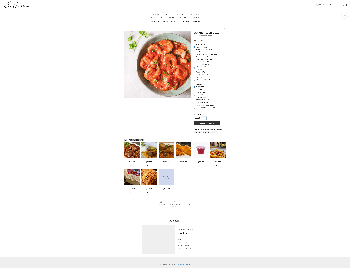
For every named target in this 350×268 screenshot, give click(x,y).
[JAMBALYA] (218, 150)
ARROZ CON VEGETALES (204, 59)
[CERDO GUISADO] (149, 150)
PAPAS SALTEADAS (202, 74)
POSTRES (171, 18)
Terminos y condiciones (168, 261)
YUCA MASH (200, 77)
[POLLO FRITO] (183, 150)
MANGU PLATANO (202, 67)
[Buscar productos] (344, 15)
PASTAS (167, 14)
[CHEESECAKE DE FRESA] (132, 177)
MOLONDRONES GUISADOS (205, 105)
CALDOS (183, 18)
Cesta (189, 204)
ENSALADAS (194, 18)
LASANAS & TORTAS (171, 22)
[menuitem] (222, 28)
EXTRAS (186, 22)
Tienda (196, 36)
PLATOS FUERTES (157, 18)
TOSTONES (200, 69)
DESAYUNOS (178, 14)
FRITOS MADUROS (202, 97)
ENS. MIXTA (200, 89)
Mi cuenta (161, 204)
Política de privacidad (183, 261)
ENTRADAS (155, 14)
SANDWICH (154, 22)
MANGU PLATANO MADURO (205, 80)
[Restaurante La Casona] (16, 5)
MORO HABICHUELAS (203, 64)
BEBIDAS (196, 22)
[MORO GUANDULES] (149, 177)
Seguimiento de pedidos (175, 205)
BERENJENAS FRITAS (203, 102)
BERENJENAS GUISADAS (204, 100)
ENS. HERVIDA (200, 95)
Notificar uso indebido (183, 264)
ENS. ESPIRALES (201, 92)
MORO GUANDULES (202, 61)
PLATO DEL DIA (193, 14)
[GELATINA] (201, 150)
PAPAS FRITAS (200, 72)
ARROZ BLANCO (201, 47)
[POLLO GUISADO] (166, 150)
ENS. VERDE (200, 87)
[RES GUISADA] (132, 150)
